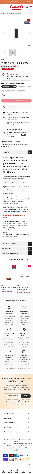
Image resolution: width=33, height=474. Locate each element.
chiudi (32, 2)
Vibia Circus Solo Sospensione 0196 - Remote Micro (23, 289)
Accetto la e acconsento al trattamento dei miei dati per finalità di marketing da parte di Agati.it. (17, 402)
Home (3, 13)
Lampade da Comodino (20, 144)
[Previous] (3, 33)
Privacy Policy (16, 400)
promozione (5, 146)
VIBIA (3, 60)
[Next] (30, 33)
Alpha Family (9, 144)
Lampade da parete (13, 142)
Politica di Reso (12, 119)
